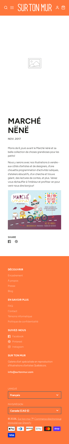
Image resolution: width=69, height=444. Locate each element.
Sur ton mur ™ (26, 418)
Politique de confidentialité (23, 321)
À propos (13, 280)
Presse (11, 285)
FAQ (10, 305)
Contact (12, 311)
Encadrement (15, 275)
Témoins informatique (20, 316)
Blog (10, 291)
